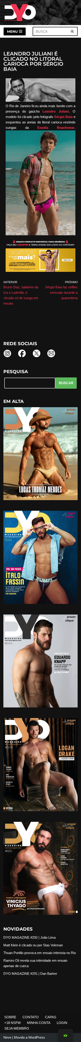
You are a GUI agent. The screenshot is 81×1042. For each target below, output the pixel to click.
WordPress (36, 1037)
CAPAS (50, 1017)
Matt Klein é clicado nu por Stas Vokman (33, 945)
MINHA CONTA (38, 1023)
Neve (7, 1037)
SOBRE (10, 1017)
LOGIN (62, 1023)
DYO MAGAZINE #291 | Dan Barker (30, 973)
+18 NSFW (12, 1023)
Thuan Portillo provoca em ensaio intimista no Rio (39, 953)
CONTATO (30, 1017)
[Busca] (73, 31)
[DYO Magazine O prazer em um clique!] (20, 12)
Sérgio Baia (63, 117)
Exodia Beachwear (55, 127)
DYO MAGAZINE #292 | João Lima (29, 937)
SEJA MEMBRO (16, 1028)
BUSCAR (66, 383)
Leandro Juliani (56, 111)
